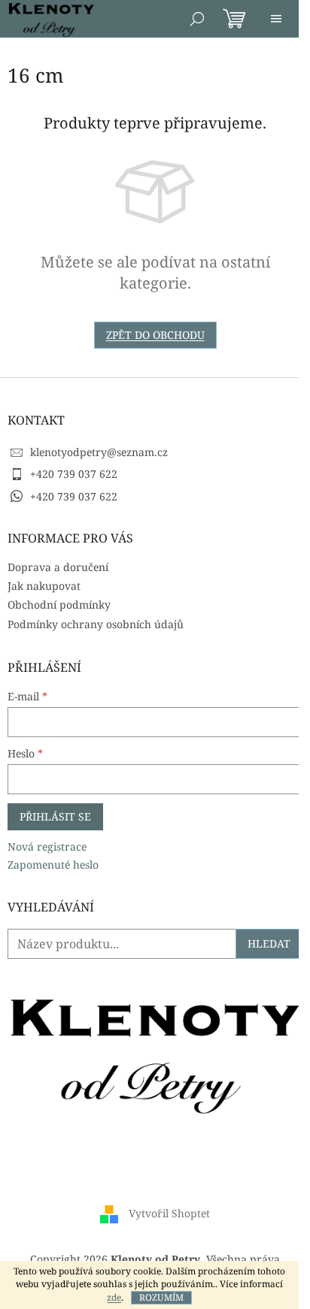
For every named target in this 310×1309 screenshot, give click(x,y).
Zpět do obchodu (155, 335)
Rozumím (161, 1297)
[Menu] (276, 19)
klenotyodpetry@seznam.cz (99, 452)
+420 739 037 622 (73, 474)
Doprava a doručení (58, 567)
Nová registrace (47, 846)
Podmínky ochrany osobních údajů (96, 624)
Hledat (269, 943)
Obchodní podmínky (59, 604)
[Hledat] (197, 19)
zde (114, 1297)
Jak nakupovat (44, 586)
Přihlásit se (55, 816)
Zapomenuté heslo (53, 864)
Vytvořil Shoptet (169, 1212)
